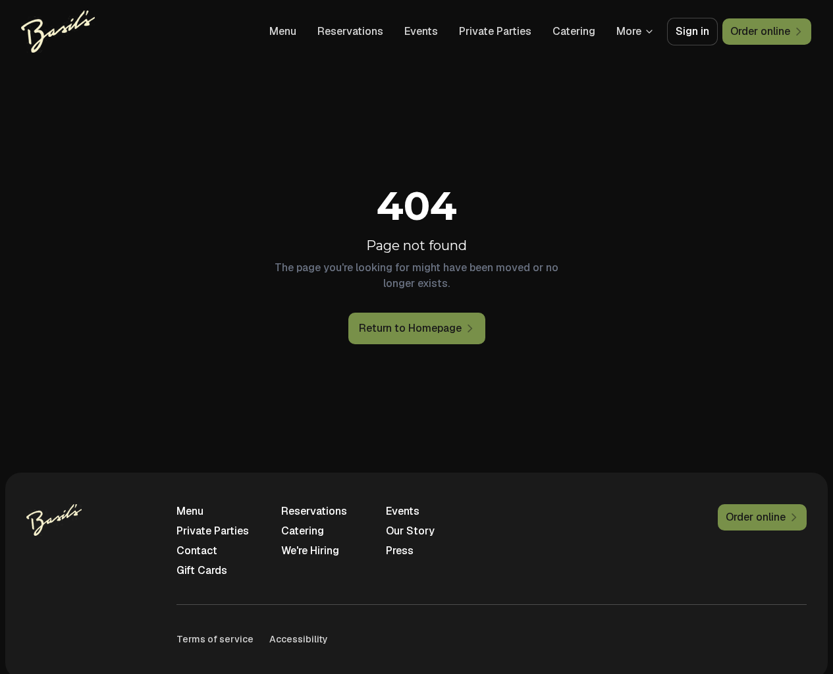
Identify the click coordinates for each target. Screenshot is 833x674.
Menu (282, 31)
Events (421, 31)
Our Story (410, 531)
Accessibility (298, 639)
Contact (196, 550)
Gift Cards (201, 570)
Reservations (350, 31)
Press (400, 550)
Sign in (692, 31)
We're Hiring (310, 550)
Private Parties (495, 31)
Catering (573, 31)
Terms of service (215, 639)
